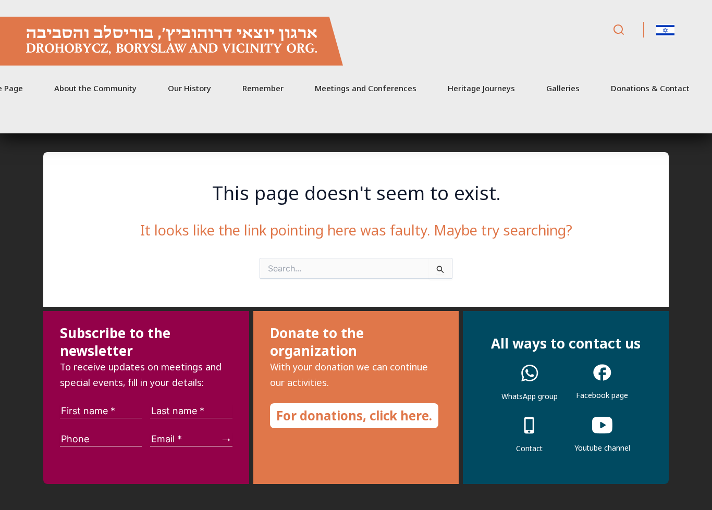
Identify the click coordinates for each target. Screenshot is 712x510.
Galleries (563, 88)
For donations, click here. (354, 415)
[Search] (618, 30)
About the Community (95, 88)
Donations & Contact (650, 88)
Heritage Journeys (481, 88)
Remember (263, 88)
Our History (189, 88)
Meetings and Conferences (365, 88)
